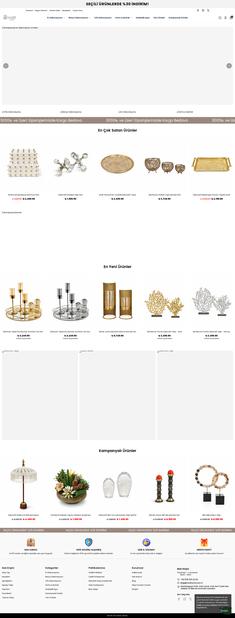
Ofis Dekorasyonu (103, 17)
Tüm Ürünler (159, 17)
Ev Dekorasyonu (55, 17)
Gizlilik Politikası (95, 572)
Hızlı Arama (137, 576)
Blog (134, 581)
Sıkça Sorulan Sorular (141, 585)
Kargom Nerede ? (41, 10)
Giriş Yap (6, 572)
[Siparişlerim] (225, 17)
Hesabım (6, 576)
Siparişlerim (66, 10)
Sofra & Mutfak (122, 17)
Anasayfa (29, 10)
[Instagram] (184, 599)
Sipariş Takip (7, 585)
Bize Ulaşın (93, 589)
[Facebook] (178, 599)
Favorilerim (7, 593)
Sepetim (6, 589)
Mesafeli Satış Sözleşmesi (100, 581)
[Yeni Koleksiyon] (117, 66)
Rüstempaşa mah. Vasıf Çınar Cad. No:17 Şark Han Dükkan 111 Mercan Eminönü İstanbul (205, 587)
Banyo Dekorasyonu (78, 17)
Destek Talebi (55, 10)
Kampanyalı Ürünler (178, 17)
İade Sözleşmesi (96, 585)
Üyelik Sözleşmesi (96, 576)
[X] (190, 599)
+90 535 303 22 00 (189, 579)
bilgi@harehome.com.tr (191, 583)
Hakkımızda (137, 572)
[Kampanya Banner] (117, 233)
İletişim (135, 589)
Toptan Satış (77, 10)
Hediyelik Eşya (143, 17)
